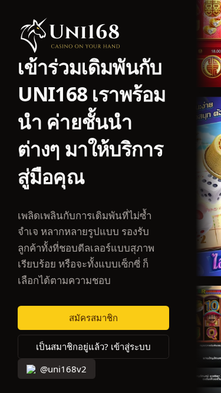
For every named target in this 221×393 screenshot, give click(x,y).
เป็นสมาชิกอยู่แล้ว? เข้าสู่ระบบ (93, 346)
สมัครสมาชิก (93, 317)
